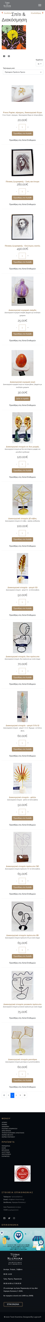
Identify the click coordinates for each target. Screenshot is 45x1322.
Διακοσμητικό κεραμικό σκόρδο (22, 310)
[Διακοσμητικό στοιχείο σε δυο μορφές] (22, 413)
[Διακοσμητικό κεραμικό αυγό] (22, 349)
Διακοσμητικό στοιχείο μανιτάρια (22, 1059)
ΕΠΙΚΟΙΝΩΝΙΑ (13, 1304)
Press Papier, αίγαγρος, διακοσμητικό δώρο (22, 112)
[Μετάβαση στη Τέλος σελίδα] (24, 1095)
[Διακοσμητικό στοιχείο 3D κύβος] (22, 485)
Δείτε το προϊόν (22, 398)
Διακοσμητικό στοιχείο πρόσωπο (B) (22, 935)
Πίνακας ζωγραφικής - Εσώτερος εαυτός (22, 246)
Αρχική (4, 1122)
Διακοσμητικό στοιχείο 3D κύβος (22, 518)
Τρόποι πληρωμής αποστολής (13, 1133)
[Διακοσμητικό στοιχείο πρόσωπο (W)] (22, 833)
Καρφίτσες (6, 1156)
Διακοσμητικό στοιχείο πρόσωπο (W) (22, 866)
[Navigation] (39, 5)
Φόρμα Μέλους (7, 1135)
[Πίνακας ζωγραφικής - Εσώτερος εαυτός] (22, 213)
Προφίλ (4, 1124)
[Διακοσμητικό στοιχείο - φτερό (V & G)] (22, 692)
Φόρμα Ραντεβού (8, 1137)
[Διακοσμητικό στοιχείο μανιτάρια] (22, 1026)
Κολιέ (4, 1148)
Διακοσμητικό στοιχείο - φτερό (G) (23, 587)
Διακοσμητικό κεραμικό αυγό (22, 382)
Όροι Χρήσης (6, 1131)
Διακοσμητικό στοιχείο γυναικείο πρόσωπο (22, 1004)
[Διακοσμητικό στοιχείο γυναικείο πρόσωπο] (22, 971)
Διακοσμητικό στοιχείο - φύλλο (22, 797)
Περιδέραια (6, 1146)
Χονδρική (5, 1126)
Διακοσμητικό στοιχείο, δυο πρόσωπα (22, 656)
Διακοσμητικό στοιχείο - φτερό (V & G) (22, 725)
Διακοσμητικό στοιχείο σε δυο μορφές (22, 447)
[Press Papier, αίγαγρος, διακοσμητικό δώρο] (22, 79)
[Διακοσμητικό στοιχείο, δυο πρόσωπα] (22, 623)
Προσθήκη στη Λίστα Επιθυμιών (22, 140)
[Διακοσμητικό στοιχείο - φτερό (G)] (22, 554)
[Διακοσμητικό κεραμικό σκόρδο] (22, 277)
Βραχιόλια (5, 1150)
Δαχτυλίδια (6, 1152)
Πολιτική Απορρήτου (9, 1129)
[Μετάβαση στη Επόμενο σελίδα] (20, 1095)
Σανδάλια (7, 13)
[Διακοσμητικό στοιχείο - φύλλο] (22, 764)
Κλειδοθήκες (36, 13)
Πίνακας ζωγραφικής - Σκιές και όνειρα (22, 182)
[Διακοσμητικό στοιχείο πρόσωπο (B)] (22, 902)
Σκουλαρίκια (6, 1154)
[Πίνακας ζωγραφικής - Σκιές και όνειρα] (22, 148)
